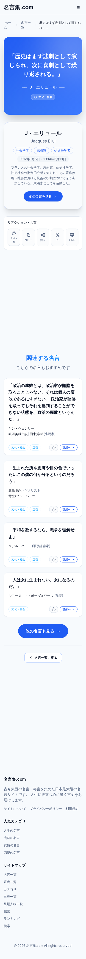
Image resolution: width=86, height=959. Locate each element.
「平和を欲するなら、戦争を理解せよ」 (41, 533)
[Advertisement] (43, 302)
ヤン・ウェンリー (21, 428)
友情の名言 (12, 845)
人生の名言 (12, 830)
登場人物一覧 (13, 904)
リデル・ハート (19, 546)
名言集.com (18, 7)
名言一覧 (26, 25)
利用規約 (72, 809)
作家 (58, 596)
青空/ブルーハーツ (21, 496)
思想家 (41, 150)
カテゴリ (10, 889)
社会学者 (22, 150)
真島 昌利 (15, 490)
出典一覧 (10, 896)
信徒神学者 (62, 150)
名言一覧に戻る (46, 658)
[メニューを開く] (78, 7)
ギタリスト (32, 490)
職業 (7, 911)
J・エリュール (43, 87)
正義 (35, 447)
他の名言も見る (39, 631)
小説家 (49, 434)
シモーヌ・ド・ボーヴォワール (30, 596)
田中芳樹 (36, 434)
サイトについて (15, 809)
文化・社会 (45, 97)
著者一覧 (10, 882)
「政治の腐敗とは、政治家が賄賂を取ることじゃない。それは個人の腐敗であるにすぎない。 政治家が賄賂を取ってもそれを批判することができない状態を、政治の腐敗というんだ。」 (42, 402)
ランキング (12, 918)
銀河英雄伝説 (18, 434)
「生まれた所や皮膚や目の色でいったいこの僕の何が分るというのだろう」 (41, 474)
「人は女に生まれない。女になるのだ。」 (41, 583)
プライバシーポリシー (46, 809)
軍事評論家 (41, 546)
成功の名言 (12, 838)
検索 (7, 926)
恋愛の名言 (12, 852)
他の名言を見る (40, 196)
